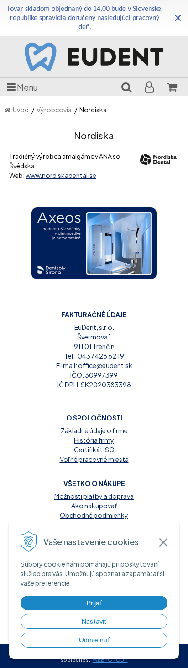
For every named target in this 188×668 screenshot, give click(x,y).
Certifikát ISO (94, 449)
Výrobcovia (54, 110)
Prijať (94, 603)
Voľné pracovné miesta (94, 459)
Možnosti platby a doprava (94, 496)
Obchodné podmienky (94, 515)
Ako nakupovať (94, 505)
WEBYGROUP (110, 660)
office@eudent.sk (105, 365)
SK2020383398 (106, 384)
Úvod (21, 110)
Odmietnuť (94, 639)
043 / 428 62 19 (101, 356)
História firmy (94, 440)
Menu (27, 87)
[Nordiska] (158, 158)
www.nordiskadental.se (61, 175)
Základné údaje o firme (94, 430)
